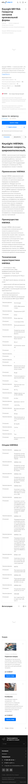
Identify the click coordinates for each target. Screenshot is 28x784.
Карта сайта (23, 782)
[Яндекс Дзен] (11, 769)
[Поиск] (20, 2)
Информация (6, 757)
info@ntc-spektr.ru (9, 762)
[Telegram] (7, 769)
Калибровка (9, 696)
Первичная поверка (11, 656)
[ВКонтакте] (3, 769)
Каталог (4, 754)
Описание (7, 137)
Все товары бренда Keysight (16, 93)
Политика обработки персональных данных (13, 777)
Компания (5, 751)
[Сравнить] (24, 127)
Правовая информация (8, 779)
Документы (17, 137)
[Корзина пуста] (23, 2)
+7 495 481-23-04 (9, 760)
